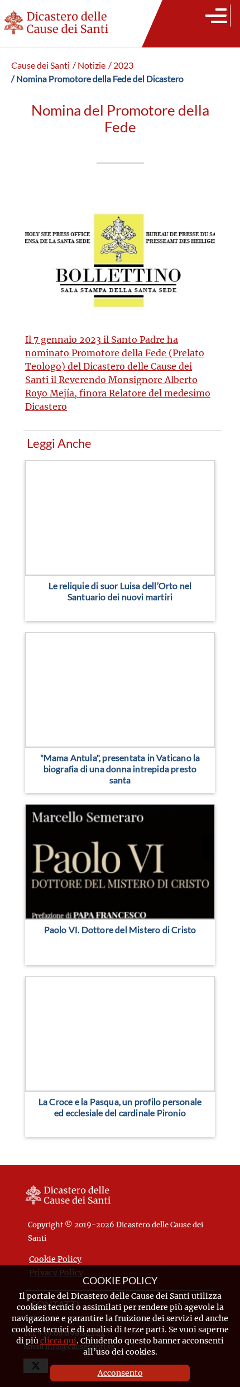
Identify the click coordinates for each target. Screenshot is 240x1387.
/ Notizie (89, 65)
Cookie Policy (55, 1259)
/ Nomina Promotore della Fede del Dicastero (97, 79)
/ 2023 (120, 65)
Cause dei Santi (40, 65)
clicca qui (58, 1340)
